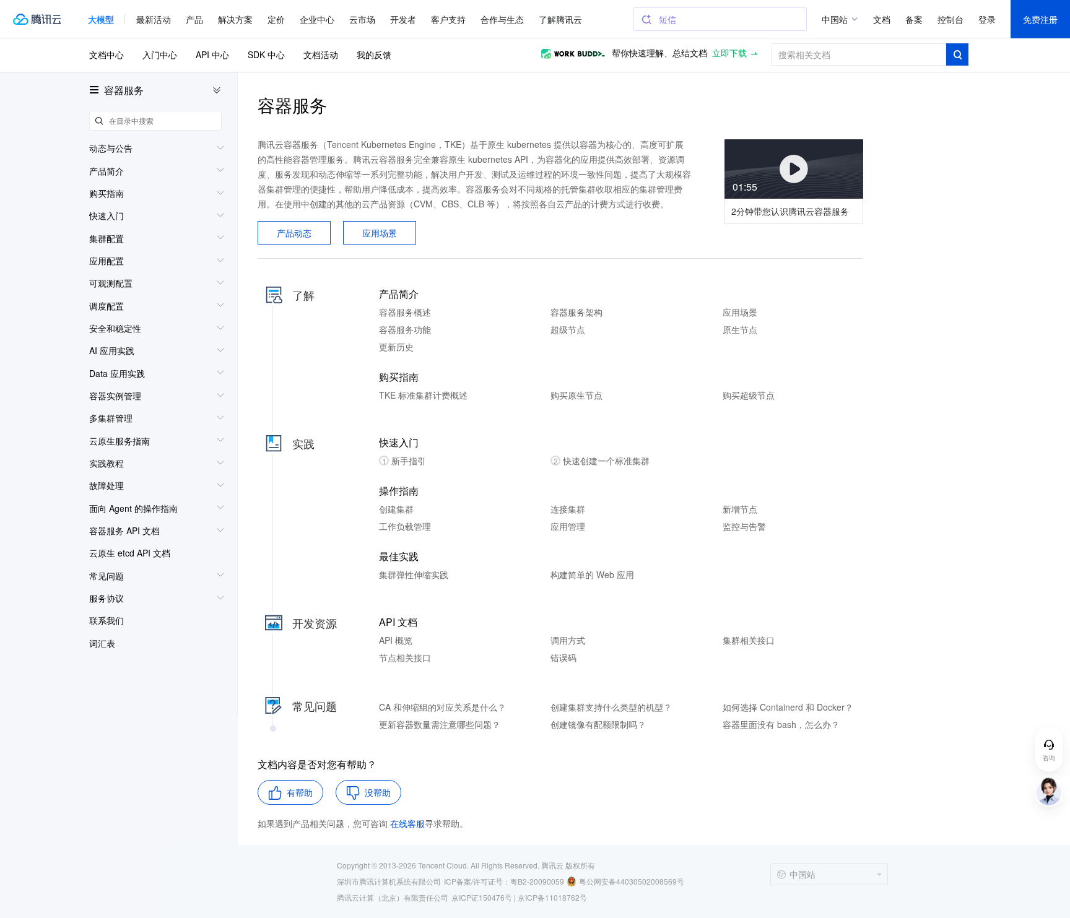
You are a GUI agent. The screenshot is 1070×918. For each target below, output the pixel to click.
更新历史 (396, 346)
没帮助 (378, 792)
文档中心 (106, 54)
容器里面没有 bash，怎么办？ (781, 724)
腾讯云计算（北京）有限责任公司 (392, 897)
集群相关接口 (749, 640)
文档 (881, 19)
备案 (914, 19)
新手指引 (404, 460)
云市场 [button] (362, 19)
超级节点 (567, 329)
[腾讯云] (36, 19)
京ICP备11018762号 (552, 897)
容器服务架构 (576, 312)
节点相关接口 (405, 657)
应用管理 (567, 526)
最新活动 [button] (153, 19)
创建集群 (396, 509)
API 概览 (395, 640)
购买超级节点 (749, 395)
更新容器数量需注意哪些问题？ (439, 724)
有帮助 (300, 792)
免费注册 (1040, 19)
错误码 (563, 657)
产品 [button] (194, 19)
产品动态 (294, 233)
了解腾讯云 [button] (560, 19)
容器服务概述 (405, 312)
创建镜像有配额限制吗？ (598, 724)
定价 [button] (276, 19)
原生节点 (740, 329)
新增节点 (740, 509)
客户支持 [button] (448, 19)
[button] (100, 19)
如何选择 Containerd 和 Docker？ (788, 707)
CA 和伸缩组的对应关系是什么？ (442, 707)
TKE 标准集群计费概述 (423, 395)
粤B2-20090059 (537, 881)
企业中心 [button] (317, 19)
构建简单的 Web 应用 (592, 574)
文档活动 (320, 54)
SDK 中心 (266, 54)
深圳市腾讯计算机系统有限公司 (389, 881)
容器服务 (124, 90)
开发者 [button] (403, 19)
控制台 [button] (950, 19)
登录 (987, 19)
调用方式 (567, 640)
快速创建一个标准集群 (602, 460)
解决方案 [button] (235, 19)
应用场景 (379, 233)
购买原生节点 (576, 395)
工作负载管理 (405, 526)
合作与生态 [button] (502, 19)
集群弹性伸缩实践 (413, 574)
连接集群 (567, 509)
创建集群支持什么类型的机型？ (611, 707)
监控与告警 (744, 526)
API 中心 (212, 54)
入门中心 (159, 54)
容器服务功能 (405, 329)
